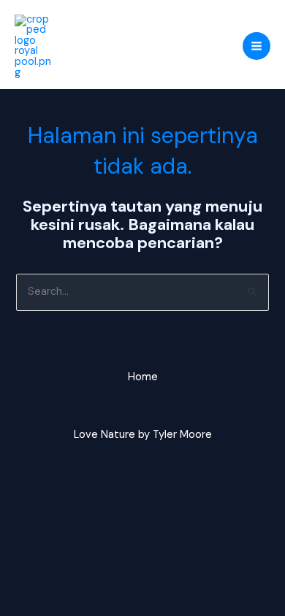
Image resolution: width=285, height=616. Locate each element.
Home (143, 377)
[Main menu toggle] (256, 46)
